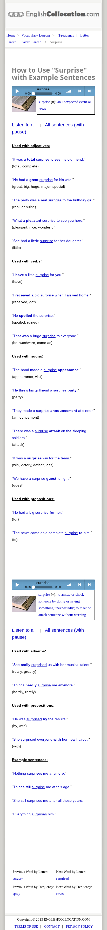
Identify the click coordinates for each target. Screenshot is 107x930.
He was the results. (39, 719)
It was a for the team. (41, 458)
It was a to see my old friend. (48, 159)
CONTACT (52, 926)
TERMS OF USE (26, 926)
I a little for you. (37, 275)
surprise (44, 102)
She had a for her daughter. (47, 241)
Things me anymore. (43, 685)
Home (10, 35)
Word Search (31, 42)
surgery (18, 878)
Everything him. (34, 814)
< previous (79, 91)
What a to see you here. (48, 220)
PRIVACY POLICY (79, 926)
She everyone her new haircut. (51, 739)
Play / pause (17, 91)
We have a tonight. (41, 478)
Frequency (66, 35)
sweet (60, 894)
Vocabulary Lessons (36, 35)
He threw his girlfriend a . (45, 390)
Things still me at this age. (41, 787)
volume (69, 91)
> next (90, 91)
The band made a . (46, 370)
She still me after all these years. (48, 800)
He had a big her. (37, 512)
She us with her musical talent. (51, 665)
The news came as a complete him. (52, 533)
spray (16, 894)
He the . (33, 315)
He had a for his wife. (42, 180)
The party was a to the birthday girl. (53, 200)
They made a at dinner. (53, 410)
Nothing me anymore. (39, 773)
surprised (62, 878)
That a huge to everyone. (45, 336)
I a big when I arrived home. (51, 295)
